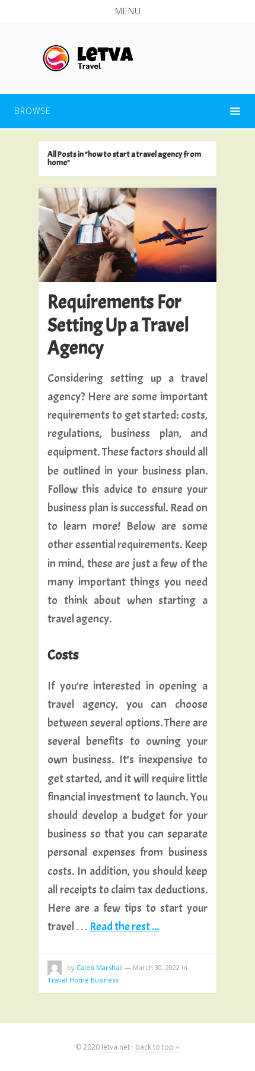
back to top (155, 1047)
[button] (127, 11)
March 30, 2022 (156, 967)
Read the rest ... (124, 926)
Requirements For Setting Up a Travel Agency (118, 325)
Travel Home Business (82, 979)
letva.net (115, 1047)
